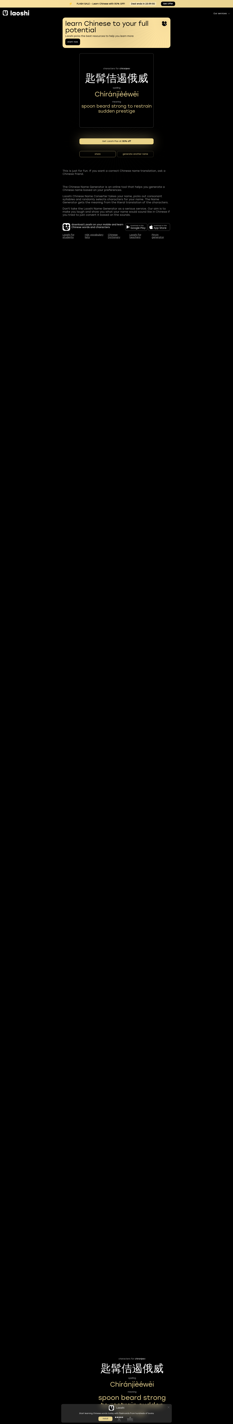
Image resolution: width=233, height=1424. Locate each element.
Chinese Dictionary (114, 236)
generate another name (135, 154)
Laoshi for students (68, 236)
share (98, 154)
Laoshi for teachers (135, 236)
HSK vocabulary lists (94, 236)
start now (72, 42)
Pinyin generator (158, 236)
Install (105, 1419)
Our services (220, 13)
